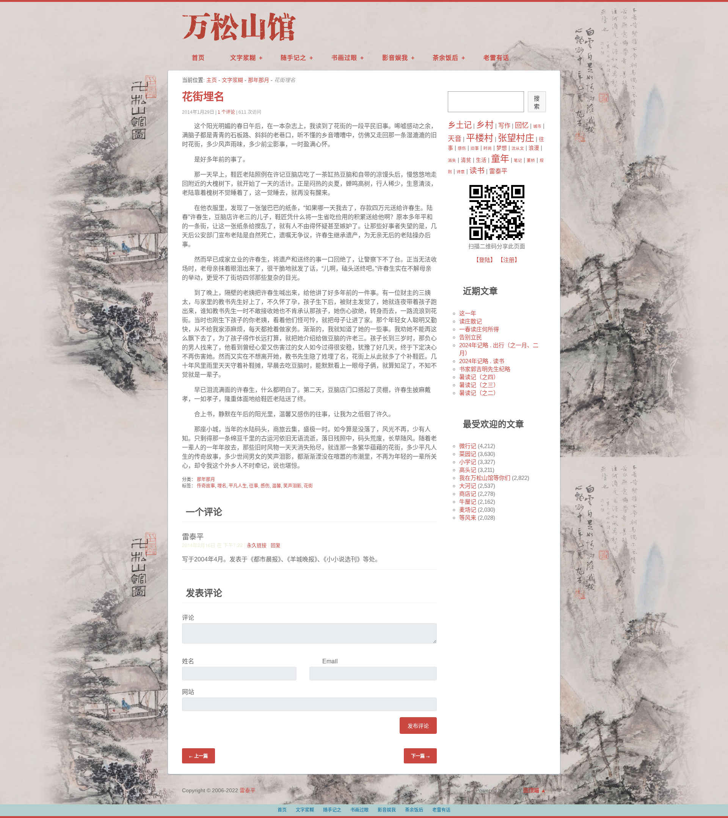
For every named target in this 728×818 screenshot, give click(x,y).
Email (330, 661)
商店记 (467, 493)
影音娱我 (395, 58)
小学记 (467, 462)
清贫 (466, 160)
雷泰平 (498, 171)
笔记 (518, 160)
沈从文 (517, 148)
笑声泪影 (292, 486)
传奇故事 (206, 486)
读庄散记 (470, 321)
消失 (452, 160)
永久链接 (257, 544)
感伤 (265, 486)
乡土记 (460, 125)
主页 (211, 80)
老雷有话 (496, 58)
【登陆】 (484, 260)
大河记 (467, 486)
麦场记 (467, 509)
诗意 (461, 171)
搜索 (537, 102)
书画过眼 (344, 58)
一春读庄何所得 (479, 329)
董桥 (531, 160)
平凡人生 (238, 486)
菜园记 (467, 454)
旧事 (475, 148)
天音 (454, 139)
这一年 (467, 313)
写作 (504, 125)
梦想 (501, 148)
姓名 (188, 661)
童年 (500, 159)
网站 (188, 691)
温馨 (276, 486)
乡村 (485, 125)
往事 (253, 486)
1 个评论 (226, 112)
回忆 (522, 125)
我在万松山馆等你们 (484, 478)
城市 (537, 126)
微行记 (467, 446)
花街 (308, 486)
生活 (481, 160)
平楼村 (479, 138)
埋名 (221, 486)
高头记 (467, 470)
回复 (276, 544)
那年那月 (258, 80)
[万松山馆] (239, 41)
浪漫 (534, 148)
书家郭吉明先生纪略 (484, 369)
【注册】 (508, 260)
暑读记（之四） (479, 377)
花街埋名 (203, 97)
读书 (477, 170)
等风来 (467, 517)
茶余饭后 (445, 58)
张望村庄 (516, 138)
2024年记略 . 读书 (481, 361)
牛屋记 (467, 501)
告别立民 (470, 337)
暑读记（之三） (479, 385)
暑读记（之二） (479, 393)
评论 (188, 617)
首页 (198, 58)
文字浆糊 (243, 58)
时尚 (487, 148)
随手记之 (293, 58)
